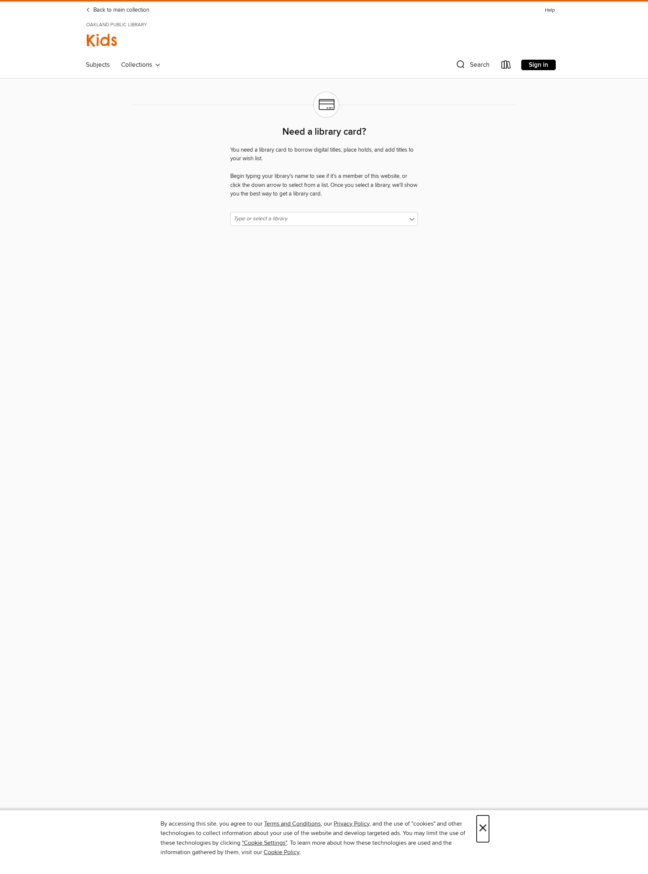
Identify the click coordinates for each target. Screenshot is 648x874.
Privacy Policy (351, 823)
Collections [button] (138, 65)
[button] (472, 66)
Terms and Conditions (292, 823)
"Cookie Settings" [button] (264, 843)
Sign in (538, 65)
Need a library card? (324, 132)
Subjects (98, 65)
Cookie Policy (281, 852)
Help (550, 10)
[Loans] (506, 66)
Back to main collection (120, 10)
